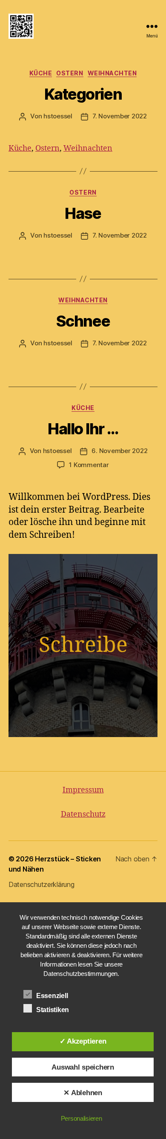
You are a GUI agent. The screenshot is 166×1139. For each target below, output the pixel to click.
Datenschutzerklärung (41, 884)
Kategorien (83, 94)
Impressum (83, 790)
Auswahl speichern (83, 1067)
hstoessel (57, 116)
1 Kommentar (89, 465)
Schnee (83, 321)
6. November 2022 (119, 451)
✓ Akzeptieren (83, 1041)
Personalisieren (81, 1118)
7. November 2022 (119, 116)
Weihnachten (112, 73)
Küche (40, 73)
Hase (83, 213)
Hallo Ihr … (83, 428)
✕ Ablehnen (82, 1092)
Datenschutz (83, 814)
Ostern (69, 73)
